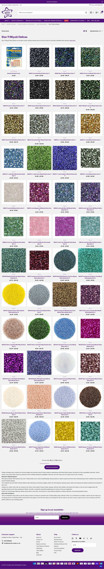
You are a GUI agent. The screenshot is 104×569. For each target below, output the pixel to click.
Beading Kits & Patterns (33, 20)
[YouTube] (80, 538)
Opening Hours (58, 539)
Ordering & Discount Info (60, 544)
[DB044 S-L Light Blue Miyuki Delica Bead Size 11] (14, 158)
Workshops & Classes (77, 20)
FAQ (55, 552)
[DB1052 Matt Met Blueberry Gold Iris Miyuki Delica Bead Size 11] (65, 260)
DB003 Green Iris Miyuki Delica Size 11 (90, 73)
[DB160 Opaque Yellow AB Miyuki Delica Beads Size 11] (65, 431)
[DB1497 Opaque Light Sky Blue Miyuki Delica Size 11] (65, 397)
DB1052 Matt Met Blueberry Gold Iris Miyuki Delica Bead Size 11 (65, 277)
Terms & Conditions (59, 548)
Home (3, 24)
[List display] (86, 31)
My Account (57, 537)
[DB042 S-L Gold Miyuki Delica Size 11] (90, 124)
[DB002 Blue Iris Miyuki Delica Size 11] (65, 57)
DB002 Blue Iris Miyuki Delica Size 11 (65, 73)
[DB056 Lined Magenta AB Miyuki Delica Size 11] (39, 192)
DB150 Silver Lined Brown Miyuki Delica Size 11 (90, 413)
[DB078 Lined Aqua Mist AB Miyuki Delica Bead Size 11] (90, 226)
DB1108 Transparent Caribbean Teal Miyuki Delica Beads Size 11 (90, 277)
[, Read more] (92, 12)
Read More (72, 40)
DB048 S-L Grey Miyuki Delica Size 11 (90, 174)
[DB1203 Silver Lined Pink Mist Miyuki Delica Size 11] (14, 329)
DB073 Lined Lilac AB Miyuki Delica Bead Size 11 (65, 243)
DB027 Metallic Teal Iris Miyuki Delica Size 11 (90, 106)
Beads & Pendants (17, 20)
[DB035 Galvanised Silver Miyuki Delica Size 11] (39, 124)
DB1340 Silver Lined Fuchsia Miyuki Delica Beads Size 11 (90, 345)
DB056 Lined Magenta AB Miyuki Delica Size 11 (39, 209)
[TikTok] (91, 538)
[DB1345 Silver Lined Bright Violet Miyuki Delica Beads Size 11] (14, 363)
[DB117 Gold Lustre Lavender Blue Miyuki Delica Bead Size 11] (90, 294)
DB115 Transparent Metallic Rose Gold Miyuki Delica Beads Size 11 (64, 311)
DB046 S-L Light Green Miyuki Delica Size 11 (39, 174)
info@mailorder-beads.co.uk (12, 543)
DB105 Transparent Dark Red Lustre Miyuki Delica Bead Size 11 (39, 277)
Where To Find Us (58, 541)
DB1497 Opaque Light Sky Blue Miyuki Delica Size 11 (64, 413)
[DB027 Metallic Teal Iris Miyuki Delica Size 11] (90, 90)
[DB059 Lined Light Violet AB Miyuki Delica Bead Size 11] (90, 192)
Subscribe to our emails (78, 541)
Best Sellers (95, 20)
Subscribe (65, 517)
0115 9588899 (8, 541)
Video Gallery (39, 550)
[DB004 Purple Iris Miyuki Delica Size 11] (14, 90)
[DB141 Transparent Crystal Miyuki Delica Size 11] (65, 363)
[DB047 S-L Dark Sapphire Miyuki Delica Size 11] (65, 158)
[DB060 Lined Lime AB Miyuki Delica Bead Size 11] (14, 226)
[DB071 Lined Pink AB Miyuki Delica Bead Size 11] (39, 226)
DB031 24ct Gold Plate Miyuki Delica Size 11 (14, 140)
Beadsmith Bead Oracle (13, 73)
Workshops (39, 548)
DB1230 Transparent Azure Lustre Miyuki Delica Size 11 (64, 345)
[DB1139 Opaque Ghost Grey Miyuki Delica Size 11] (39, 294)
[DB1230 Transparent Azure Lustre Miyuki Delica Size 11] (65, 329)
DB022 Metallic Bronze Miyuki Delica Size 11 (65, 105)
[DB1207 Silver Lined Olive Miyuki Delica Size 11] (39, 329)
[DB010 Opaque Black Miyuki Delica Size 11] (39, 90)
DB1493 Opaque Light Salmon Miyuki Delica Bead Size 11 (39, 413)
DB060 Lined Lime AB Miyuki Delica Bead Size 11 (14, 243)
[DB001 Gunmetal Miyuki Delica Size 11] (39, 57)
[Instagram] (72, 538)
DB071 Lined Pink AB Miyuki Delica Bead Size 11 (39, 243)
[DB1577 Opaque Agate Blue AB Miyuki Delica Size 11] (39, 431)
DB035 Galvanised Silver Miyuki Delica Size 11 (39, 140)
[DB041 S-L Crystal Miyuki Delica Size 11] (65, 124)
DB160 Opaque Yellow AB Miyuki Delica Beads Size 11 (64, 447)
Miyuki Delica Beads (41, 24)
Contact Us (39, 539)
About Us (38, 537)
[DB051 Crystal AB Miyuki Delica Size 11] (14, 192)
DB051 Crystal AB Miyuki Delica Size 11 (13, 208)
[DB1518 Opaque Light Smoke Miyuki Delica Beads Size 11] (14, 431)
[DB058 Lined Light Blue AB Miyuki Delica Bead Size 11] (65, 192)
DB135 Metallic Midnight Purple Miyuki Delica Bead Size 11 (39, 379)
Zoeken (86, 12)
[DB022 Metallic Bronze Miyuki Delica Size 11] (65, 90)
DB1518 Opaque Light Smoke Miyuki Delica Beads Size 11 (13, 447)
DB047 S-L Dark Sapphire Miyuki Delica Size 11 (65, 174)
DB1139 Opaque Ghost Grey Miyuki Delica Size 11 (39, 311)
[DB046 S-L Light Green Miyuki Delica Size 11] (39, 158)
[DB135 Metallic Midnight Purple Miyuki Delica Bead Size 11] (39, 363)
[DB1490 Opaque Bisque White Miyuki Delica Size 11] (14, 397)
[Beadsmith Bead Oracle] (14, 57)
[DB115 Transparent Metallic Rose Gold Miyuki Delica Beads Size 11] (65, 294)
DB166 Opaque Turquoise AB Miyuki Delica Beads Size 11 (90, 447)
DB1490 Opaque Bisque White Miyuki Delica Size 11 (14, 413)
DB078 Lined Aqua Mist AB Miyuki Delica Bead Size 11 (90, 243)
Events (38, 541)
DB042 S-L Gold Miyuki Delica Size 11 (90, 140)
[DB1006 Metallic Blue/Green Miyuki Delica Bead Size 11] (14, 260)
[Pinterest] (76, 538)
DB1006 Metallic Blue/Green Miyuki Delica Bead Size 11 (13, 277)
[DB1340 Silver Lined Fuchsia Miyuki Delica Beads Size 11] (90, 329)
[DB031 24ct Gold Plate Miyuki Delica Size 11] (14, 124)
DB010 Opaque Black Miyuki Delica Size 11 (39, 105)
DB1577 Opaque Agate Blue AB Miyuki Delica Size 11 (39, 447)
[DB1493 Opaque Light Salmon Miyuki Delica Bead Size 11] (39, 397)
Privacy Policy (58, 550)
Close (102, 2)
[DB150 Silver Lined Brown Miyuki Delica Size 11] (90, 397)
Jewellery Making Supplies (52, 20)
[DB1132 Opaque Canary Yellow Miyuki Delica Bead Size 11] (14, 294)
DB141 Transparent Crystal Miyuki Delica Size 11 (65, 379)
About (7, 20)
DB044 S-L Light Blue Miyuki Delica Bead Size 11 (14, 174)
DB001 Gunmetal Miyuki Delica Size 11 (39, 73)
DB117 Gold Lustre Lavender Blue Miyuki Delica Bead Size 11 (90, 311)
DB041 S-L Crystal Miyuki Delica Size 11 (64, 140)
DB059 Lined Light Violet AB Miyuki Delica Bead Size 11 (90, 209)
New (88, 20)
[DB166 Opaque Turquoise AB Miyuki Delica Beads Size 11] (90, 431)
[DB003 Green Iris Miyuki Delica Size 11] (90, 57)
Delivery (56, 546)
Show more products (52, 467)
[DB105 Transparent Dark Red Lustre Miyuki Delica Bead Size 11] (39, 260)
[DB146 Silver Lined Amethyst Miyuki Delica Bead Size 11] (90, 363)
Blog (37, 552)
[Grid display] (84, 31)
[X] (87, 538)
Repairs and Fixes (41, 544)
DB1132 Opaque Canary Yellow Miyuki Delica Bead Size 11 (13, 311)
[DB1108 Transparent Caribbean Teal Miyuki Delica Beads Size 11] (90, 260)
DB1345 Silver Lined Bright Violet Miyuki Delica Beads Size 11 (14, 379)
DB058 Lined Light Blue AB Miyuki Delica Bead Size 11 (65, 209)
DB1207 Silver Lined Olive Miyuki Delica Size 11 (39, 345)
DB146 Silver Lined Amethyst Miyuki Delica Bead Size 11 (90, 379)
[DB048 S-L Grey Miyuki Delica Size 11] (90, 158)
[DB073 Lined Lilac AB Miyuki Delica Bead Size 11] (65, 226)
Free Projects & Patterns (42, 546)
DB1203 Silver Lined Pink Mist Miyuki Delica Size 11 (14, 345)
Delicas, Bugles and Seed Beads (26, 24)
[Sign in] (97, 12)
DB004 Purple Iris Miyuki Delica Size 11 (13, 105)
